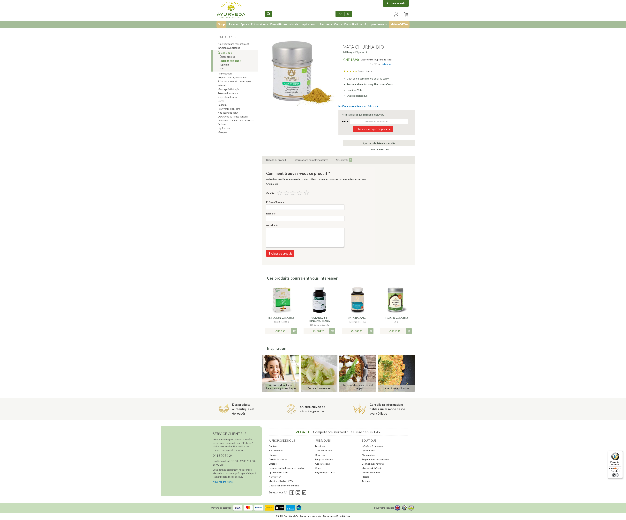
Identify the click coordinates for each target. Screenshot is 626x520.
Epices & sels (368, 450)
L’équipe (273, 455)
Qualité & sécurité (278, 472)
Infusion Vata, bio (281, 317)
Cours (318, 468)
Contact (273, 446)
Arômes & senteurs (372, 472)
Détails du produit (276, 159)
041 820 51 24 (223, 455)
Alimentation (368, 455)
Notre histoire (276, 450)
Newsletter (275, 476)
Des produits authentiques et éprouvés (243, 409)
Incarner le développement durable (287, 468)
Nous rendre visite (223, 481)
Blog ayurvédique (324, 459)
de (340, 14)
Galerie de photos (278, 459)
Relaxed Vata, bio (396, 317)
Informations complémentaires (311, 159)
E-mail (345, 121)
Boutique (320, 446)
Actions (366, 481)
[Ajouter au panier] (294, 331)
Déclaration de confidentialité (284, 485)
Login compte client (325, 472)
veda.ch (303, 432)
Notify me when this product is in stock (358, 106)
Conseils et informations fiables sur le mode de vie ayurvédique (387, 409)
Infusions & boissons (372, 446)
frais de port (387, 64)
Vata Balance (357, 317)
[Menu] (621, 453)
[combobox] (301, 14)
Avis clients (343, 159)
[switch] (615, 475)
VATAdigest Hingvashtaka (319, 319)
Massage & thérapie (372, 468)
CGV (290, 481)
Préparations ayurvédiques (375, 459)
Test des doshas (323, 450)
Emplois (273, 463)
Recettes (320, 455)
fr (348, 14)
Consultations (322, 463)
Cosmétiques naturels (373, 463)
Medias (365, 476)
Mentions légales (277, 481)
